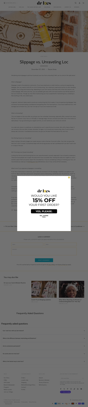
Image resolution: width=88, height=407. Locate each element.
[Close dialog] (69, 177)
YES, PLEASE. (44, 211)
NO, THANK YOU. (44, 216)
